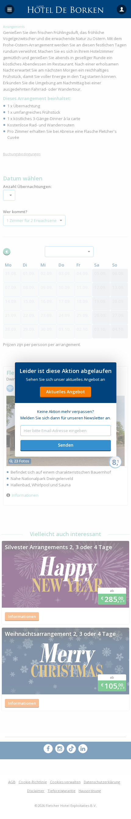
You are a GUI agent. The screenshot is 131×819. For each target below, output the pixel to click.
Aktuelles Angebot (65, 391)
